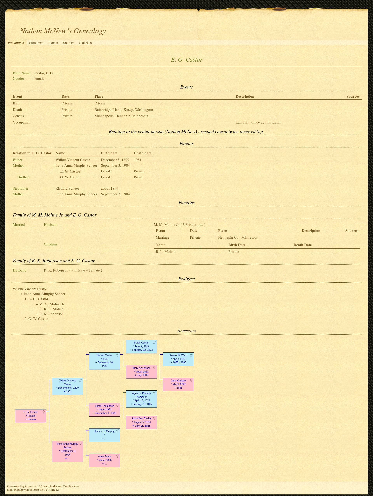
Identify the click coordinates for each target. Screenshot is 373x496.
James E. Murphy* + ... (104, 435)
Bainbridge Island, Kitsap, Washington (124, 109)
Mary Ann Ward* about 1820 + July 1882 (141, 371)
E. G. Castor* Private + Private (31, 416)
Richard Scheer (67, 188)
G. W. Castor (70, 176)
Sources (68, 43)
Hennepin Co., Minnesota (237, 237)
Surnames (36, 43)
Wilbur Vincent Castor (73, 159)
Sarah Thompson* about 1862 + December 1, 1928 (104, 409)
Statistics (85, 43)
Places (53, 43)
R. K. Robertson (56, 270)
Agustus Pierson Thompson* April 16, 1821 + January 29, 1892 (141, 399)
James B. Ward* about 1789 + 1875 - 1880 (178, 359)
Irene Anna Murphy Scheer (76, 165)
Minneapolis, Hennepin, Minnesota (121, 115)
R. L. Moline (165, 251)
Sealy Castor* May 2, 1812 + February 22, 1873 (141, 346)
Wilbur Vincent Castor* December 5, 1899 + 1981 (67, 386)
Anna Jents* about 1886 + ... (104, 460)
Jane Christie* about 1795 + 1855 (178, 384)
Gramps (30, 486)
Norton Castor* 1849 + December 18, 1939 (104, 361)
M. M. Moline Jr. (167, 224)
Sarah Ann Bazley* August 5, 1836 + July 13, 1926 (141, 422)
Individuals (16, 43)
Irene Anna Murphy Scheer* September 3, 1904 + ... (67, 451)
